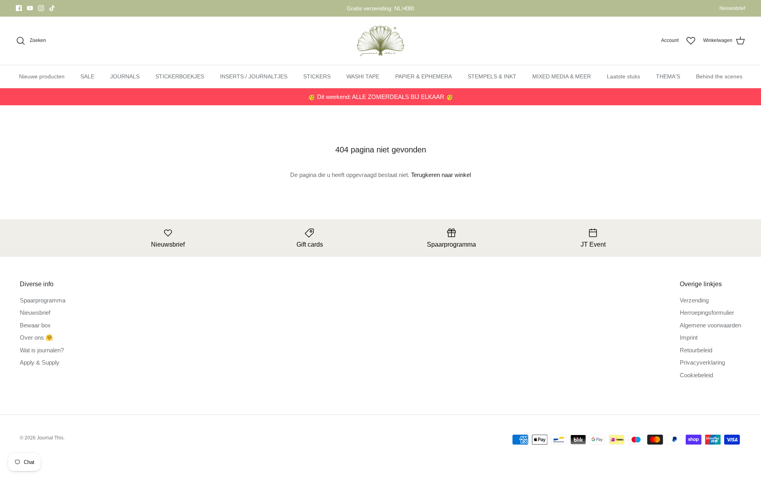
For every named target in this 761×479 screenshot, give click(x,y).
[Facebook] (19, 8)
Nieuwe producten (42, 76)
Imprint (689, 337)
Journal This (50, 438)
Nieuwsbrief (732, 8)
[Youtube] (30, 8)
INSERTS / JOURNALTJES (253, 76)
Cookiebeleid (696, 375)
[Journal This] (380, 41)
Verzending (694, 300)
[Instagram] (41, 8)
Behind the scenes (719, 76)
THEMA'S (668, 76)
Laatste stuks (623, 76)
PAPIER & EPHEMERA (423, 76)
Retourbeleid (696, 350)
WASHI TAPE (362, 76)
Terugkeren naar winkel (441, 174)
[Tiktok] (52, 8)
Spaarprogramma (42, 300)
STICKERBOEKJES (179, 76)
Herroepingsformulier (707, 312)
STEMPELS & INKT (492, 76)
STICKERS (317, 76)
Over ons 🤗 (36, 337)
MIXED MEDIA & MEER (561, 76)
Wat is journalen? (42, 350)
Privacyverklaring (702, 362)
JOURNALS (125, 76)
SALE (87, 76)
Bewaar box (35, 325)
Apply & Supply (39, 362)
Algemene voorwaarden (710, 325)
